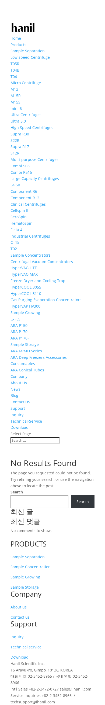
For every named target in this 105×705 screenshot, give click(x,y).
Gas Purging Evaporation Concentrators (46, 299)
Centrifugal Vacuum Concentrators (41, 261)
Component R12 (24, 197)
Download (19, 427)
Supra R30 (19, 133)
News (15, 389)
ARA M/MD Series (26, 350)
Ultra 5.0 (18, 121)
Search (16, 491)
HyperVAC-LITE (23, 267)
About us (18, 607)
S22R (14, 140)
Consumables (22, 363)
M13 (14, 89)
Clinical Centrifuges (28, 204)
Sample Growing (25, 312)
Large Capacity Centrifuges (34, 178)
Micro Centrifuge (25, 82)
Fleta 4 (16, 229)
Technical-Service (26, 421)
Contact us (20, 617)
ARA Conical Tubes (27, 369)
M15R (15, 95)
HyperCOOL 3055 (25, 287)
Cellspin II (19, 210)
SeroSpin (18, 216)
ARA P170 (18, 331)
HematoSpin (21, 223)
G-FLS (15, 319)
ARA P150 (18, 325)
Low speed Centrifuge (30, 57)
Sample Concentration (30, 566)
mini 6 (16, 108)
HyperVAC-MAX (24, 274)
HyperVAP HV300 (25, 306)
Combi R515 (21, 172)
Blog (14, 395)
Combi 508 (20, 165)
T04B (14, 70)
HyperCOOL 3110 (25, 293)
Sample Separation (27, 556)
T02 (13, 248)
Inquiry (16, 414)
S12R (14, 153)
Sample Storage (24, 344)
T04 (13, 76)
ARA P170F (19, 338)
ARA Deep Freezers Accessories (38, 357)
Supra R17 (19, 146)
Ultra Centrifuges (25, 114)
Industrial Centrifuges (30, 236)
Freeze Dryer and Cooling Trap (37, 280)
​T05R (14, 63)
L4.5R (15, 184)
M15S (15, 102)
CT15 (14, 242)
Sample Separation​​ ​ (28, 50)
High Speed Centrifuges (31, 127)
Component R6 (23, 191)
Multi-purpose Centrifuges (34, 159)
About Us (18, 382)
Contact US (20, 401)
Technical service (25, 646)
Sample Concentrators (30, 255)
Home (15, 38)
